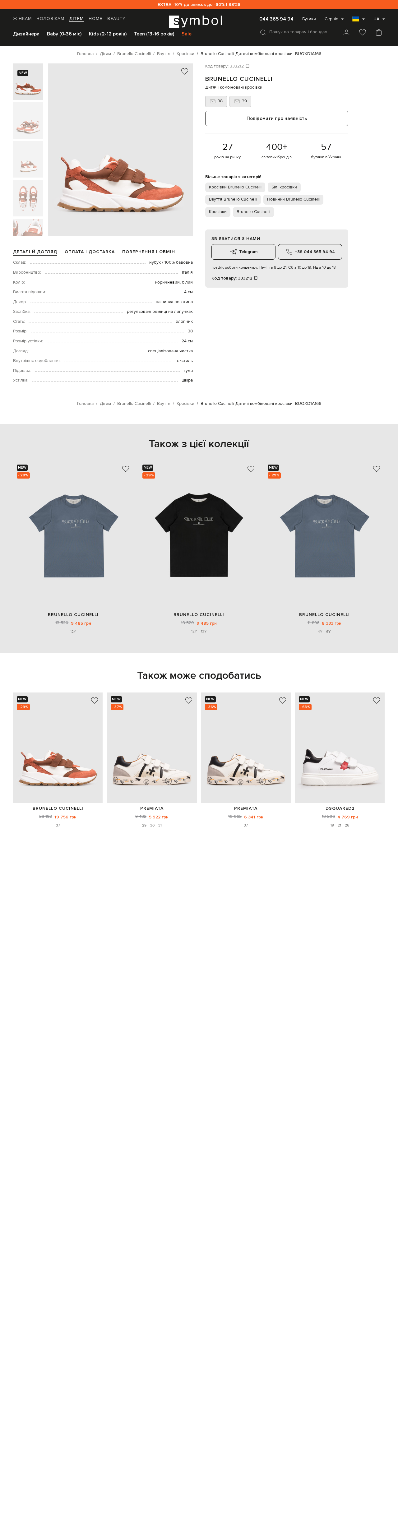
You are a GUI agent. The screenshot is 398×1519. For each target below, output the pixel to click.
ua (376, 19)
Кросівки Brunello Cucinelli (235, 187)
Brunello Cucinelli (239, 79)
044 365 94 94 (276, 19)
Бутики (309, 19)
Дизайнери (26, 34)
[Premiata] (152, 747)
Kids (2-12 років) (108, 34)
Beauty (116, 18)
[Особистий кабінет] (346, 33)
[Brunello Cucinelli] (58, 747)
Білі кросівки (284, 187)
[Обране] (362, 33)
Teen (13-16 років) (154, 34)
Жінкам (22, 18)
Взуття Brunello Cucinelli (233, 199)
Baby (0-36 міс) (64, 34)
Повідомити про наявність (277, 118)
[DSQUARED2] (340, 747)
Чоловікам (50, 18)
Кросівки (218, 212)
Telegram (248, 251)
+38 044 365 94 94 (315, 251)
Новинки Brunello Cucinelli (293, 199)
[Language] (358, 20)
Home (95, 18)
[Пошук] (263, 32)
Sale (187, 34)
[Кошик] (379, 33)
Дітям (76, 18)
